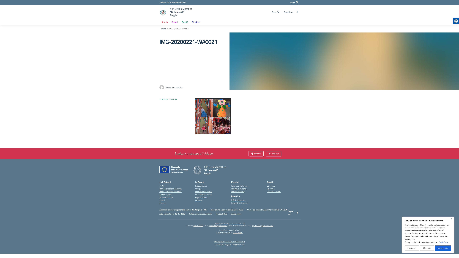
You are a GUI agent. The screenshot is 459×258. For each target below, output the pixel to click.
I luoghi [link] (198, 188)
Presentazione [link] (201, 185)
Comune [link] (162, 203)
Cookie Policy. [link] (443, 242)
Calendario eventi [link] (274, 191)
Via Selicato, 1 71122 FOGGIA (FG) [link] (233, 223)
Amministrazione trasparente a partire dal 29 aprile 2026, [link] (183, 209)
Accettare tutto (443, 248)
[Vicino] (451, 218)
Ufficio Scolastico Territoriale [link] (170, 191)
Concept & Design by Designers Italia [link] (229, 244)
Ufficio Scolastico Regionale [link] (170, 188)
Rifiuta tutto (427, 248)
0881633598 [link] (198, 225)
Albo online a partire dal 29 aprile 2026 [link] (227, 209)
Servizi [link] (175, 22)
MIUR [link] (161, 185)
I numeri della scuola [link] (203, 191)
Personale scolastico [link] (239, 185)
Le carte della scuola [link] (203, 194)
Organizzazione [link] (201, 197)
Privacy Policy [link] (221, 213)
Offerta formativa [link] (238, 200)
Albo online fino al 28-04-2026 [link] (172, 213)
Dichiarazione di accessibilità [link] (200, 213)
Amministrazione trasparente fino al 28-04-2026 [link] (267, 209)
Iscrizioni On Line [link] (166, 197)
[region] (428, 235)
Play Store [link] (275, 153)
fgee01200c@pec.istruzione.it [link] (262, 225)
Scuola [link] (164, 22)
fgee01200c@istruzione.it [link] (218, 225)
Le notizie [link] (271, 185)
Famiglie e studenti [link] (238, 188)
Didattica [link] (196, 22)
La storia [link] (198, 200)
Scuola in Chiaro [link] (165, 194)
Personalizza (412, 248)
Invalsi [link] (162, 200)
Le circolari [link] (271, 188)
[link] (456, 21)
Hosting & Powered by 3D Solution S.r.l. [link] (229, 241)
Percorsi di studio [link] (237, 191)
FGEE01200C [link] (238, 232)
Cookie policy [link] (236, 213)
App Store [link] (257, 153)
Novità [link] (185, 22)
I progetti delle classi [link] (239, 203)
